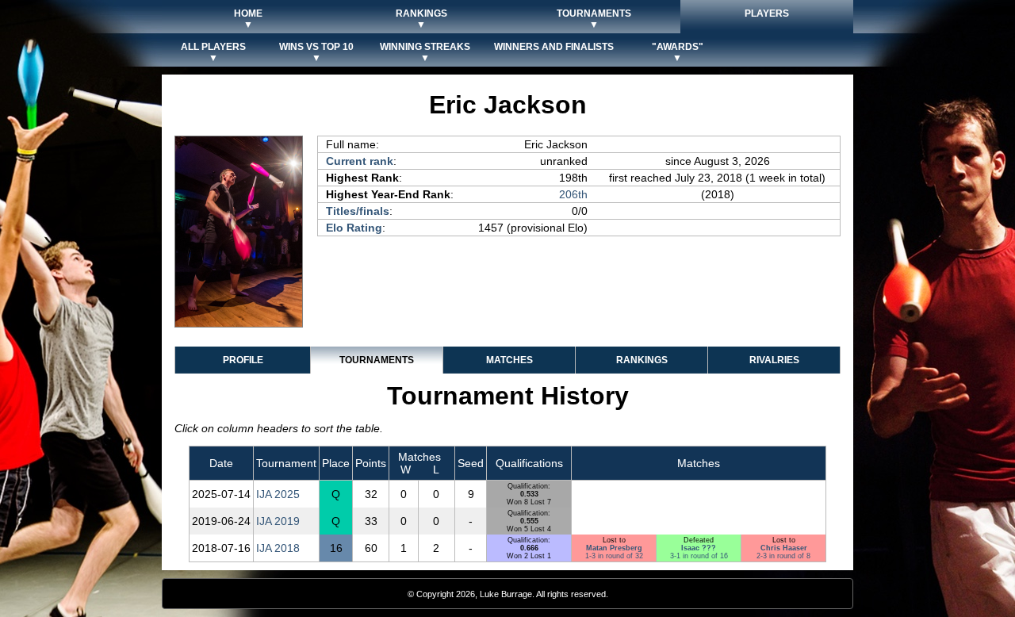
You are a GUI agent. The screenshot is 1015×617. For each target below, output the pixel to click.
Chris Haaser (783, 548)
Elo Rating (354, 227)
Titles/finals (357, 211)
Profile (243, 360)
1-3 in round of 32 (614, 556)
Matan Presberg (614, 548)
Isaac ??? (698, 548)
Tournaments (376, 360)
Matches (509, 360)
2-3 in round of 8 (783, 556)
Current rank (359, 161)
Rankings (642, 360)
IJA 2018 (278, 548)
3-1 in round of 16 (699, 556)
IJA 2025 (278, 494)
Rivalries (774, 360)
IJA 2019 (278, 521)
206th (573, 194)
